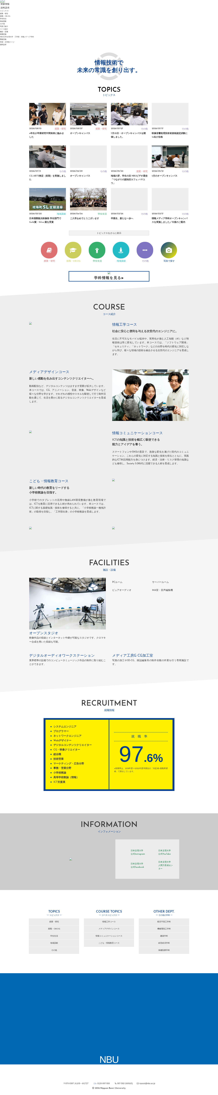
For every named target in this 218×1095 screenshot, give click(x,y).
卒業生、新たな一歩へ (122, 218)
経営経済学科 (164, 943)
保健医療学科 (164, 950)
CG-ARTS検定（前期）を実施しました (47, 178)
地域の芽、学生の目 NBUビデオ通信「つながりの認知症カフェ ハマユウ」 (129, 179)
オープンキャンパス (80, 133)
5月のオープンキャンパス (164, 176)
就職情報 (3, 34)
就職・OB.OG (5, 16)
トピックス (4, 11)
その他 (2, 24)
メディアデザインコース (109, 929)
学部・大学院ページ (7, 42)
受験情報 (3, 39)
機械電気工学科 (164, 929)
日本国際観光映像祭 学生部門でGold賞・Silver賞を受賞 (45, 220)
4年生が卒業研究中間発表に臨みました (46, 135)
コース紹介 (4, 29)
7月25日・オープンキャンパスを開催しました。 (128, 135)
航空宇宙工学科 (164, 922)
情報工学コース (109, 922)
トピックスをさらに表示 (109, 233)
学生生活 (3, 19)
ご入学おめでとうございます (84, 218)
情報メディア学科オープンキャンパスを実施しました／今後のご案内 (170, 220)
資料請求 (3, 45)
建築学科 (164, 936)
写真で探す (4, 26)
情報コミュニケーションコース (109, 936)
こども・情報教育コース (109, 943)
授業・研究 (4, 14)
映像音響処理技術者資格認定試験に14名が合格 (170, 135)
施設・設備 (4, 32)
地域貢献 (3, 21)
